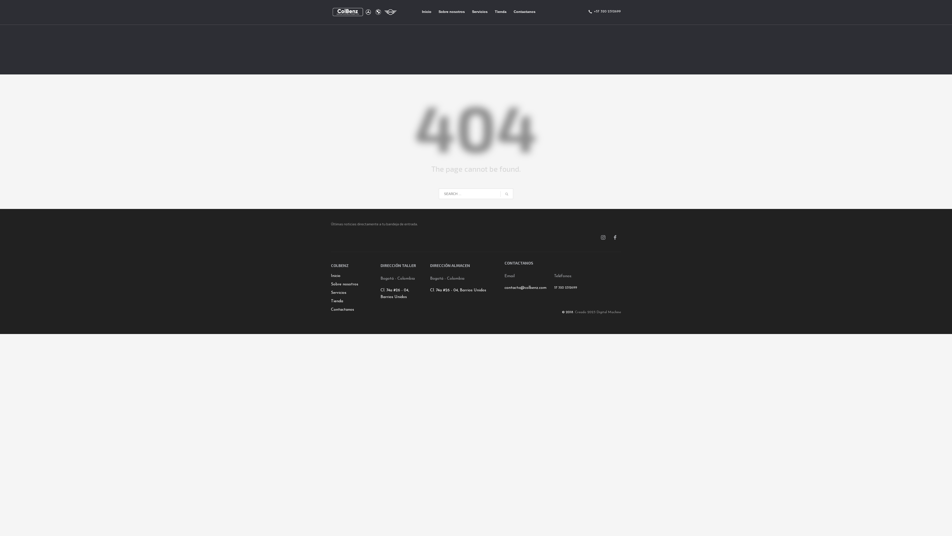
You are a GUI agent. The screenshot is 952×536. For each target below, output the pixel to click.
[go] (506, 194)
